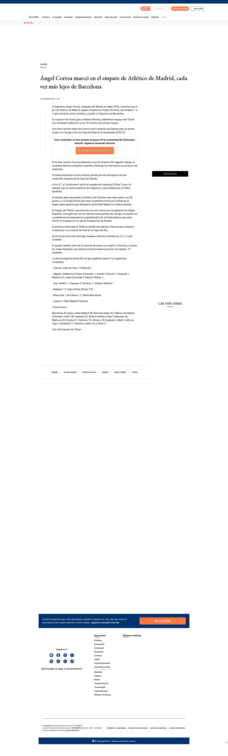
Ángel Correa (120, 372)
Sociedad (68, 17)
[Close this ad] (226, 742)
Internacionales (83, 17)
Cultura (98, 656)
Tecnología (125, 17)
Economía (57, 17)
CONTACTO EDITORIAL (177, 728)
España (55, 372)
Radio (164, 17)
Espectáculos (111, 17)
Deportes (98, 17)
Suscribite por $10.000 (180, 8)
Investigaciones (141, 17)
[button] (43, 117)
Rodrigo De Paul (89, 372)
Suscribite (162, 621)
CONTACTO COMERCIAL (158, 728)
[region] (114, 44)
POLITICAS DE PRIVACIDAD (138, 728)
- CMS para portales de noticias (116, 741)
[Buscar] (137, 9)
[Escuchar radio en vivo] (160, 8)
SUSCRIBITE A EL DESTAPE (94, 150)
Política (46, 17)
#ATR (97, 659)
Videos (97, 676)
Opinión (155, 17)
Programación (101, 683)
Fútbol (135, 372)
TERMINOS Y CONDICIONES (116, 728)
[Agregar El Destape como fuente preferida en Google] (137, 99)
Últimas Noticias (102, 695)
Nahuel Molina (70, 372)
